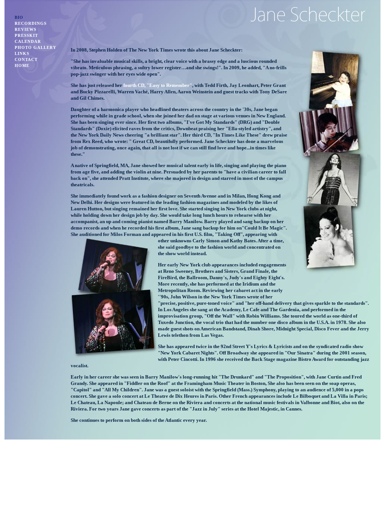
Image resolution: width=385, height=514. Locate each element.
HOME (22, 65)
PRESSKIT (26, 35)
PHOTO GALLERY (35, 47)
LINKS (22, 53)
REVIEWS (25, 29)
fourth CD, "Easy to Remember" (157, 85)
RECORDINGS (31, 23)
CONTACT (26, 59)
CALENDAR (28, 41)
